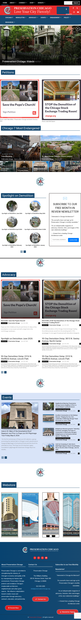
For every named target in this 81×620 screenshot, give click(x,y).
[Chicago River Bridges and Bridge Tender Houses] (73, 166)
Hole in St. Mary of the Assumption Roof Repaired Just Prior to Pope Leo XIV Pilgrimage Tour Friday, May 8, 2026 (19, 433)
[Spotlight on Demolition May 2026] (35, 206)
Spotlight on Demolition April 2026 (12, 229)
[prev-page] (21, 251)
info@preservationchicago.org (40, 589)
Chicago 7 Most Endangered (21, 128)
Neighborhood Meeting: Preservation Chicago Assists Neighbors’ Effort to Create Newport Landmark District (66, 405)
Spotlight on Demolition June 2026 (12, 213)
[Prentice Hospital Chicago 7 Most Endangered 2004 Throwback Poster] (10, 515)
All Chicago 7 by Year (7, 154)
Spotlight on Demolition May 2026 (35, 213)
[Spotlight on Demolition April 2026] (11, 221)
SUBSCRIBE (73, 240)
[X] (42, 557)
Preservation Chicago (14, 323)
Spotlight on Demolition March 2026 (35, 229)
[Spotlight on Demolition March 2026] (35, 221)
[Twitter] (77, 8)
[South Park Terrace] (24, 166)
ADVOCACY (4, 323)
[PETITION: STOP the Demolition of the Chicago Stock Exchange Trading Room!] (61, 299)
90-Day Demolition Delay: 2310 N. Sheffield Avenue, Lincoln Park (57, 357)
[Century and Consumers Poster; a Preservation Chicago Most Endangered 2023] (71, 515)
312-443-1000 (40, 586)
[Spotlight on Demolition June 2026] (11, 206)
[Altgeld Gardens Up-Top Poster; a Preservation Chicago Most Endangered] (30, 515)
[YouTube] (78, 12)
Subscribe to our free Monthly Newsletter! (66, 567)
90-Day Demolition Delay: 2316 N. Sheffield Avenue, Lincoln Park (16, 357)
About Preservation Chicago (12, 565)
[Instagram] (74, 12)
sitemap (40, 594)
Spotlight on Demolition (17, 195)
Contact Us (32, 565)
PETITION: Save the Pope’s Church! (13, 321)
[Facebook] (73, 8)
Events (7, 397)
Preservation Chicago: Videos (18, 61)
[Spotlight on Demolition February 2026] (11, 237)
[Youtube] (46, 557)
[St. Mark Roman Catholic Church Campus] (61, 148)
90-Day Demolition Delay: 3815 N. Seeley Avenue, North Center (60, 339)
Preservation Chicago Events (9, 428)
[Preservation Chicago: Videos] (40, 45)
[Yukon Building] (20, 148)
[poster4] (51, 515)
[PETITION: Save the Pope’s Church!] (20, 299)
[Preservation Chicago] (24, 10)
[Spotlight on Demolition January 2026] (35, 237)
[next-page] (25, 251)
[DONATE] (66, 9)
